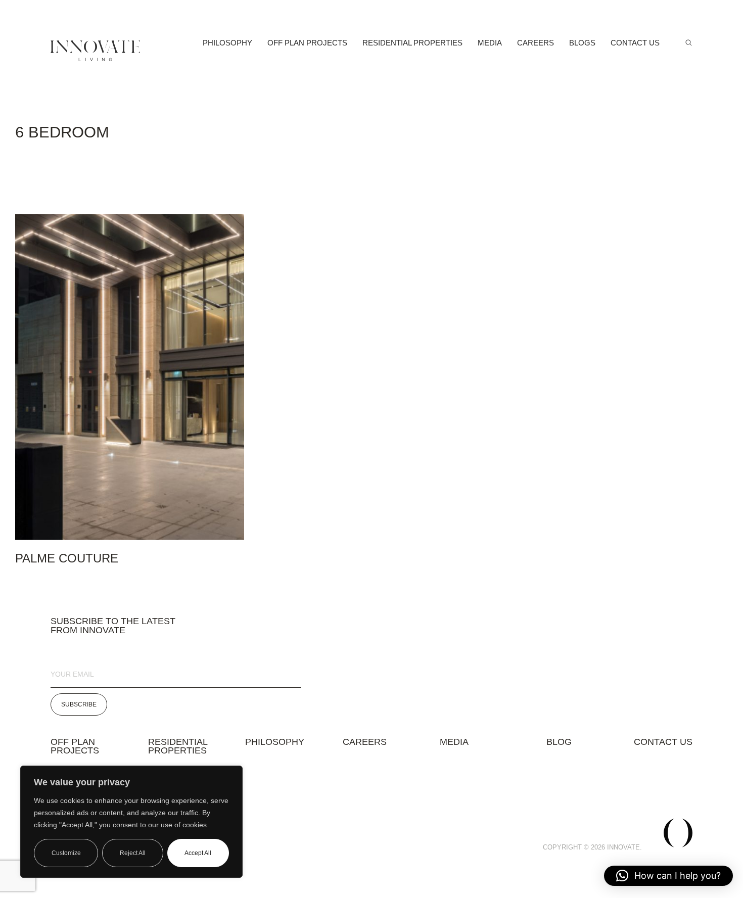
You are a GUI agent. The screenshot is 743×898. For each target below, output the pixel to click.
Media (490, 43)
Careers (535, 43)
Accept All (197, 853)
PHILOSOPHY (274, 742)
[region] (131, 822)
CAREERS (365, 746)
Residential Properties (412, 43)
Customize (66, 853)
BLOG (559, 742)
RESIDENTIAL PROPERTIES (178, 746)
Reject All (133, 853)
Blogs (582, 43)
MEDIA (454, 746)
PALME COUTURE (66, 558)
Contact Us (635, 43)
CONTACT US (663, 742)
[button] (668, 876)
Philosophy (227, 43)
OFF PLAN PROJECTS (75, 746)
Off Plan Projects (307, 43)
